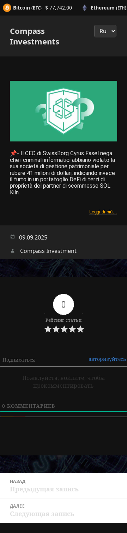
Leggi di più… (103, 211)
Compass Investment (48, 251)
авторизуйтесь (107, 359)
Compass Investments (34, 36)
